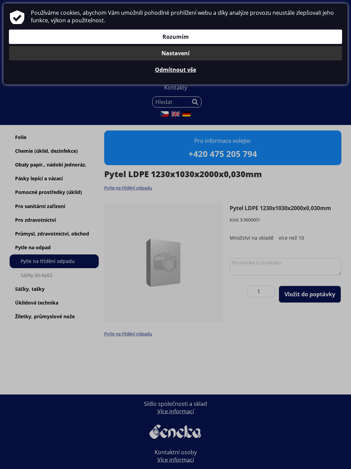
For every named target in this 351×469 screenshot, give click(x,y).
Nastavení (175, 53)
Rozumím (175, 37)
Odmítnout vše (175, 69)
